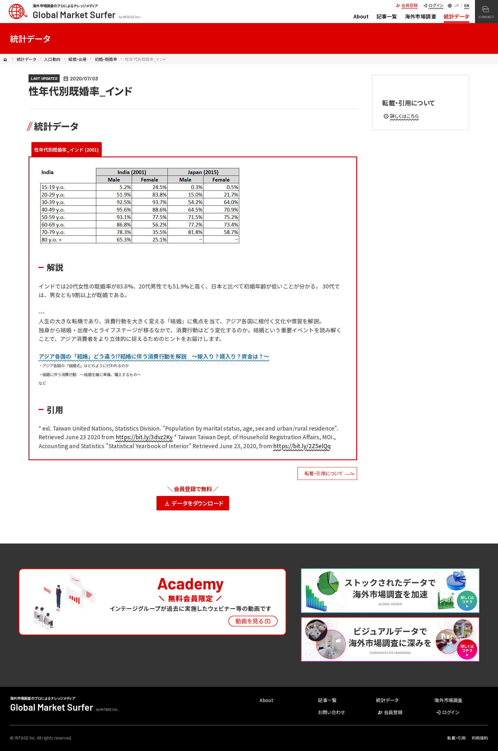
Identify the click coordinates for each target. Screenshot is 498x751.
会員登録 (407, 5)
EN (466, 5)
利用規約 (480, 738)
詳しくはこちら (401, 115)
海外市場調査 (420, 16)
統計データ (456, 16)
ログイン (433, 5)
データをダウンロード (193, 503)
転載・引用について (324, 473)
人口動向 (52, 59)
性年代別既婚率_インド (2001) (66, 149)
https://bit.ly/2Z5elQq (302, 446)
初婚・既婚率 (106, 59)
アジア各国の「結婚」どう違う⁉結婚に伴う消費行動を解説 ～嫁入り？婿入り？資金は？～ (154, 356)
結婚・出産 (77, 59)
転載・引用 (456, 738)
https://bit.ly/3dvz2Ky (144, 437)
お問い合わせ (331, 712)
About (361, 16)
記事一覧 (386, 16)
